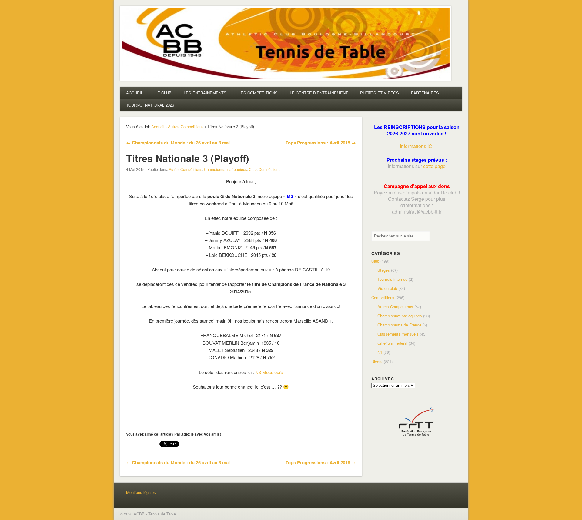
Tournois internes (392, 279)
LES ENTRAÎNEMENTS (205, 93)
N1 (379, 352)
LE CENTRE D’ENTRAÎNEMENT (319, 93)
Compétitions (269, 169)
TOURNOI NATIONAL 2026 (150, 105)
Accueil (157, 126)
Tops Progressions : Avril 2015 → (321, 142)
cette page (434, 166)
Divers (377, 361)
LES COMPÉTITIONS (258, 93)
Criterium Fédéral (392, 343)
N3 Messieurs (269, 372)
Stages (383, 270)
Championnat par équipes (225, 169)
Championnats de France (399, 325)
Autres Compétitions (186, 126)
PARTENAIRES (425, 93)
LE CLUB (163, 93)
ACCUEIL (134, 93)
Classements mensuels (398, 334)
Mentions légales (141, 492)
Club (253, 169)
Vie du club (387, 288)
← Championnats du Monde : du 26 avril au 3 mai (178, 142)
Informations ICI (416, 146)
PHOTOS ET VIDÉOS (379, 93)
